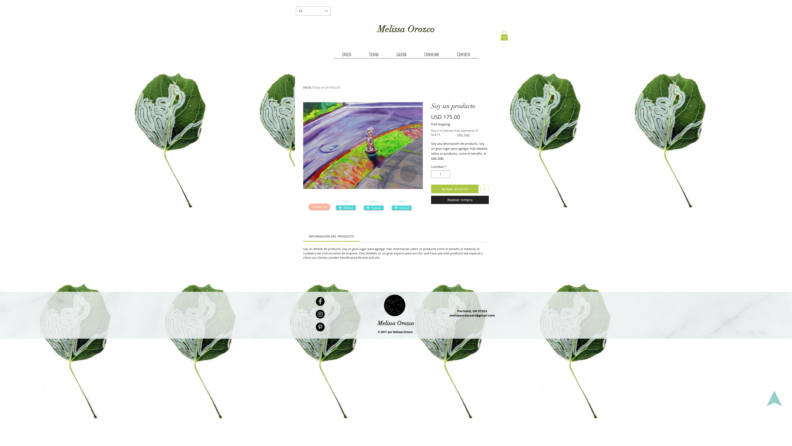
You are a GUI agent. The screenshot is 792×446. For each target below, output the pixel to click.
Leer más (463, 135)
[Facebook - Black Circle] (320, 301)
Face (346, 201)
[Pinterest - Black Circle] (320, 327)
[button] (504, 35)
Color (373, 201)
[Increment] (446, 174)
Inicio (307, 87)
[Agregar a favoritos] (484, 189)
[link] (331, 236)
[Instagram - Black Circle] (320, 314)
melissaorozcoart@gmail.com (472, 315)
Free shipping (440, 124)
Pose (401, 201)
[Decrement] (434, 174)
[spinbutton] (440, 174)
